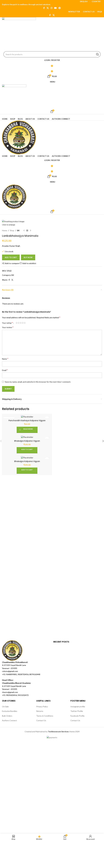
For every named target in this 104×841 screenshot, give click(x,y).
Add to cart (11, 257)
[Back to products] (27, 230)
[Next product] (30, 230)
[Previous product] (24, 230)
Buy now (28, 257)
